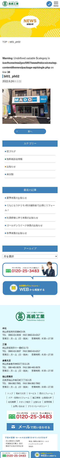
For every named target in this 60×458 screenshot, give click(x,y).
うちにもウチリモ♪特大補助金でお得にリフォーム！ (30, 207)
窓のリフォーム (46, 393)
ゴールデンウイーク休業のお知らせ (25, 225)
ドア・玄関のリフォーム (18, 398)
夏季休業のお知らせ (17, 198)
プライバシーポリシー (37, 406)
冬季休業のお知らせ (17, 233)
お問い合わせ (19, 406)
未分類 (10, 174)
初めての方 (21, 393)
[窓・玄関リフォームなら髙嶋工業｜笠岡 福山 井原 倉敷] (10, 4)
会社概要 (12, 402)
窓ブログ (11, 151)
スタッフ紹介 (24, 402)
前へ (30, 131)
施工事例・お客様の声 (42, 398)
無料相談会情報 (14, 159)
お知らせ (11, 166)
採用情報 (48, 402)
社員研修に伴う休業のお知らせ (22, 217)
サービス (32, 393)
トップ (10, 393)
